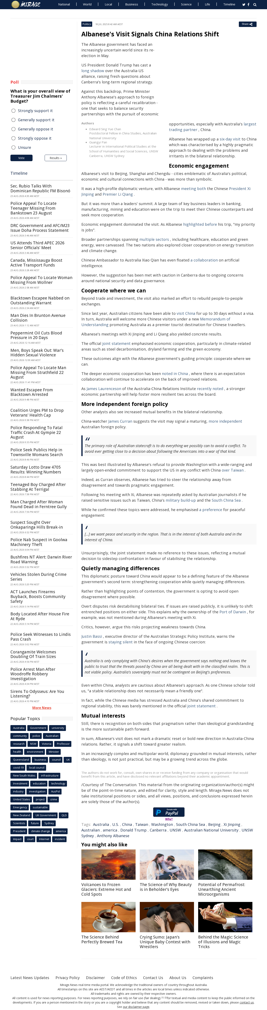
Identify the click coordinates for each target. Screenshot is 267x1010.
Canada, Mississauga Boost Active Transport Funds (36, 263)
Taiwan (141, 824)
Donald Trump (133, 830)
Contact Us (153, 977)
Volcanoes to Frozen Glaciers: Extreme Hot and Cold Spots (106, 889)
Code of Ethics (124, 977)
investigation (37, 791)
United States (21, 799)
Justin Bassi (91, 636)
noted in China (175, 373)
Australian (90, 830)
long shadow (92, 70)
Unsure (24, 147)
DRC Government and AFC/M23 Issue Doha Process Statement (40, 228)
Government (38, 728)
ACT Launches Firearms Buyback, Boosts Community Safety (37, 596)
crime (53, 799)
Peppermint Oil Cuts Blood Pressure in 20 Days (36, 335)
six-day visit (230, 139)
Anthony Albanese (113, 835)
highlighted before (200, 224)
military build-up (181, 500)
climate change (40, 831)
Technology (159, 4)
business (40, 759)
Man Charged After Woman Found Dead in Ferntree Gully (38, 504)
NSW (33, 744)
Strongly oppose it (35, 138)
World (87, 4)
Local (108, 4)
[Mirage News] (27, 4)
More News (41, 707)
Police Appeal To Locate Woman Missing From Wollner (41, 280)
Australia (101, 824)
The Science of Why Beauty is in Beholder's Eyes (166, 887)
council (56, 759)
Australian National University (211, 830)
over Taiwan (233, 470)
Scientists (19, 823)
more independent (225, 421)
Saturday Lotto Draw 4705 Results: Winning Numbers (35, 469)
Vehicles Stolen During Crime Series (38, 577)
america (110, 830)
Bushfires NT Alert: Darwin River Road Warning (41, 559)
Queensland (21, 759)
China (127, 824)
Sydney (49, 823)
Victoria (46, 744)
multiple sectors (154, 239)
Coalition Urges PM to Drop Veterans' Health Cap (37, 413)
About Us (177, 977)
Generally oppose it (35, 128)
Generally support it (36, 119)
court (30, 839)
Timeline (229, 4)
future (35, 823)
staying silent (120, 641)
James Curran (120, 421)
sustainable (40, 807)
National (64, 4)
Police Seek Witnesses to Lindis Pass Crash (40, 637)
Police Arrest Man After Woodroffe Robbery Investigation (32, 674)
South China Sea (226, 500)
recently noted (210, 388)
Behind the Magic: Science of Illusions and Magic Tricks (223, 941)
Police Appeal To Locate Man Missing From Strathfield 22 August (38, 372)
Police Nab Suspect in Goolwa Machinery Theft (38, 542)
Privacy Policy (67, 977)
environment (35, 752)
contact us (247, 1002)
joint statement (116, 343)
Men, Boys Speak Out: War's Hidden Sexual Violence (37, 353)
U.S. (115, 824)
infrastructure (50, 775)
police (36, 736)
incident (60, 839)
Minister (54, 752)
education (39, 783)
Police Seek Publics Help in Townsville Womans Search (36, 452)
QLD (64, 815)
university (58, 728)
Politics (87, 24)
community (20, 736)
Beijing (214, 824)
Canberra (158, 830)
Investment (20, 783)
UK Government (46, 815)
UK (68, 759)
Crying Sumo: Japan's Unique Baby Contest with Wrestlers (165, 941)
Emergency (20, 807)
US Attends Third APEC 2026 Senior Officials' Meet (37, 245)
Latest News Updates (29, 977)
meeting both (193, 188)
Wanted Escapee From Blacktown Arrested (31, 392)
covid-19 (18, 767)
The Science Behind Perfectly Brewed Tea (101, 939)
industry (18, 791)
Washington (162, 824)
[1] (162, 997)
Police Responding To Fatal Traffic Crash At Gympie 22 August (36, 432)
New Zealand (21, 815)
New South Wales (24, 775)
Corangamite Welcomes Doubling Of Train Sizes (33, 654)
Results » (56, 158)
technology (58, 783)
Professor (63, 744)
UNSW (175, 830)
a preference (210, 509)
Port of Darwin (232, 611)
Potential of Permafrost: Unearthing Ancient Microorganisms (221, 889)
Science (186, 4)
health (17, 752)
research (19, 744)
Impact (17, 839)
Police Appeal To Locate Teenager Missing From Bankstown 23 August (33, 208)
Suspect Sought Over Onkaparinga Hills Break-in (36, 525)
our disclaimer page (136, 1007)
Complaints (203, 977)
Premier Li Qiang (118, 194)
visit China (186, 313)
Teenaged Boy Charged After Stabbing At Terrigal (38, 487)
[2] (166, 997)
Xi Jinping (232, 824)
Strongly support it (35, 110)
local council (36, 767)
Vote (21, 158)
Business (131, 4)
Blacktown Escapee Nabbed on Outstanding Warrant (39, 300)
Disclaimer (95, 977)
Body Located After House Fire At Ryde (39, 616)
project (40, 799)
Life (207, 4)
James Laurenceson (104, 388)
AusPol (55, 791)
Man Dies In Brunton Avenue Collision (37, 318)
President (19, 831)
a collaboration (204, 260)
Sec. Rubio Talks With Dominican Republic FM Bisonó (40, 188)
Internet (44, 839)
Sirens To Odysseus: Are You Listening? (37, 694)
